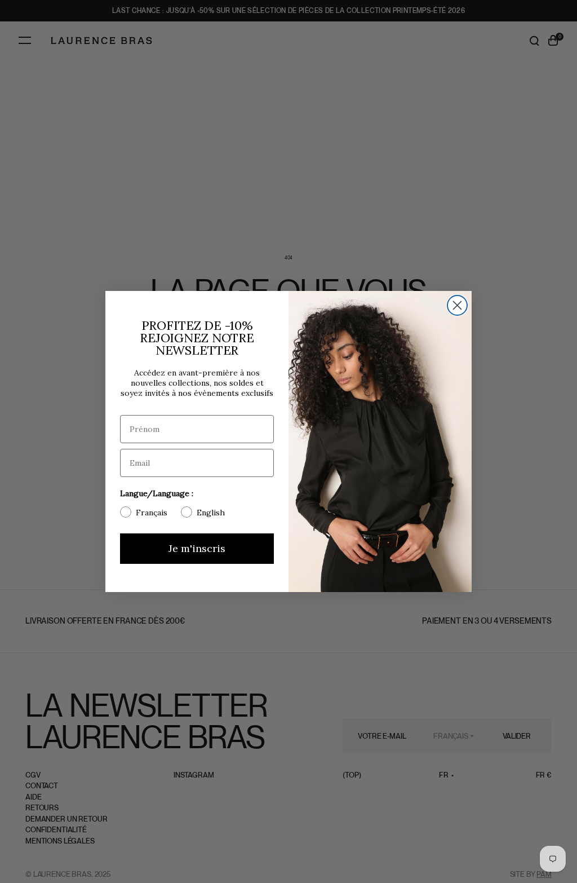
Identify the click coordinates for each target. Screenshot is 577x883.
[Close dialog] (457, 305)
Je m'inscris (196, 548)
